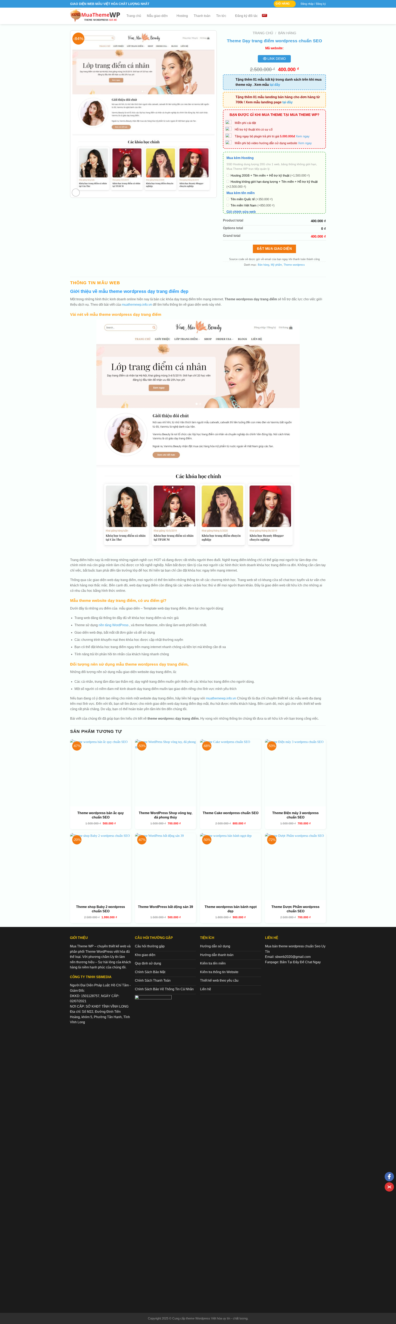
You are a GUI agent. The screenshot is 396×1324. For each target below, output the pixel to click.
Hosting (182, 16)
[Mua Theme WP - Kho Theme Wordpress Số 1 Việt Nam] (95, 16)
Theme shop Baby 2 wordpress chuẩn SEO (100, 909)
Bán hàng (287, 33)
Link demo (276, 58)
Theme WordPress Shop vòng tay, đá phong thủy (165, 815)
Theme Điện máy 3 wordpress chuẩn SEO (295, 815)
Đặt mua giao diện (274, 248)
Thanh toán (202, 16)
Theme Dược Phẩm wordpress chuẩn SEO (295, 909)
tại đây (275, 84)
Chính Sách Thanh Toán (153, 980)
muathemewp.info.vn (137, 304)
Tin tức (221, 16)
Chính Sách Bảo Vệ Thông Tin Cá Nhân (164, 989)
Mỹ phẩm (276, 264)
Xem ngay (303, 136)
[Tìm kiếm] (324, 15)
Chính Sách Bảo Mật (150, 972)
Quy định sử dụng (148, 963)
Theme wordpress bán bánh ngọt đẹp (231, 909)
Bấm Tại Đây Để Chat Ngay (300, 962)
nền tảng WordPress (113, 625)
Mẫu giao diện (157, 16)
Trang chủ (133, 16)
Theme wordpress (294, 264)
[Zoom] (76, 193)
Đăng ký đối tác (246, 16)
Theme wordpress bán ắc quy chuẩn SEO (100, 815)
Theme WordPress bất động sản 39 (165, 907)
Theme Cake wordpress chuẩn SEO (230, 813)
